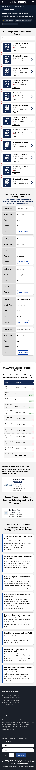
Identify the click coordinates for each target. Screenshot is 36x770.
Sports (15, 6)
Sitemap (15, 766)
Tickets (32, 43)
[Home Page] (18, 2)
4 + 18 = (4, 755)
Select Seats (23, 231)
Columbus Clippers (20, 387)
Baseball (20, 6)
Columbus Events (7, 6)
